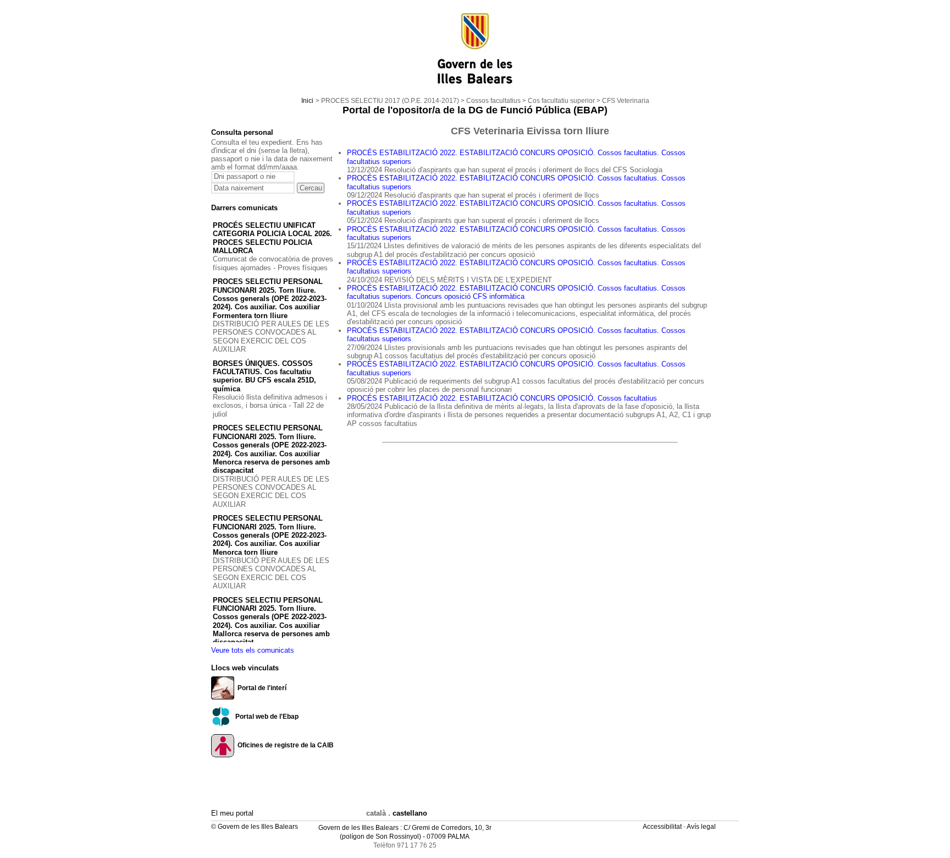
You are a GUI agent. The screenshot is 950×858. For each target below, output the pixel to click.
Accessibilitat (663, 826)
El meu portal (232, 813)
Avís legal (702, 826)
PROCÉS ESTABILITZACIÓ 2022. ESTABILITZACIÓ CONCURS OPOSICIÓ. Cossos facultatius (502, 398)
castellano (410, 813)
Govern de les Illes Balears (358, 827)
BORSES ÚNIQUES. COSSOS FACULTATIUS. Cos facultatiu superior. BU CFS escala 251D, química (264, 376)
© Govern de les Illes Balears (254, 826)
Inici (307, 100)
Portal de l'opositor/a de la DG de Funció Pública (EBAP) (475, 110)
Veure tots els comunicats (252, 650)
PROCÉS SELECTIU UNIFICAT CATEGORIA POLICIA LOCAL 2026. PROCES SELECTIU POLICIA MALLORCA (272, 238)
